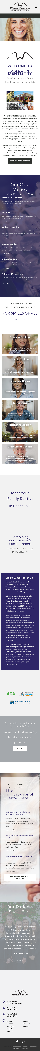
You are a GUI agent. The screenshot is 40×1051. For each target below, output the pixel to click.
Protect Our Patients (12, 198)
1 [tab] (17, 960)
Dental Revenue (17, 1046)
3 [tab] (20, 960)
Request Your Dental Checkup (20, 877)
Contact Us (20, 16)
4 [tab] (22, 960)
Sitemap (25, 1046)
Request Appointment (20, 161)
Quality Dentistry (10, 244)
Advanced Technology (13, 274)
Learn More (5, 207)
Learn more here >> (12, 830)
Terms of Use (15, 1048)
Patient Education (10, 227)
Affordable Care (9, 259)
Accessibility (24, 1048)
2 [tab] (19, 960)
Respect (6, 212)
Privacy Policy (33, 1046)
